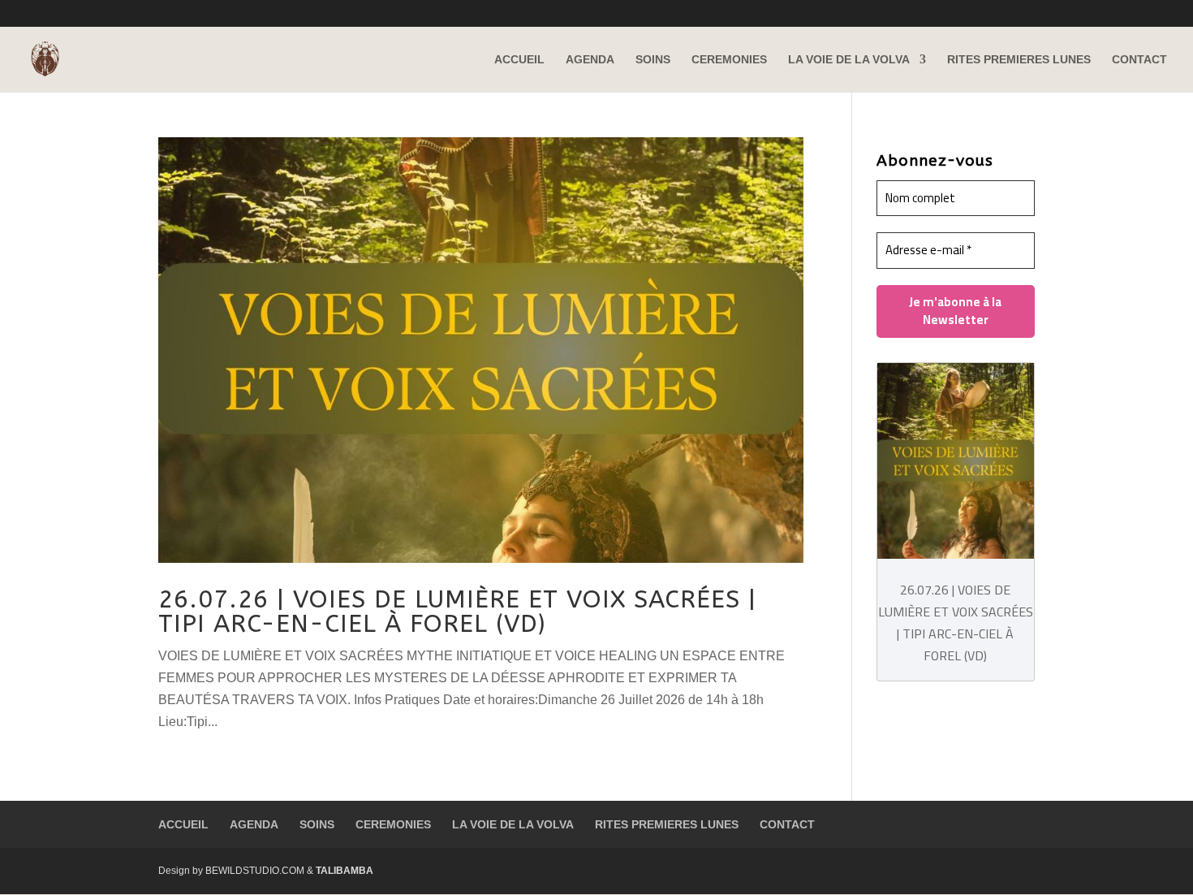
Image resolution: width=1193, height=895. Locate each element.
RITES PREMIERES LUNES (1019, 60)
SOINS (652, 60)
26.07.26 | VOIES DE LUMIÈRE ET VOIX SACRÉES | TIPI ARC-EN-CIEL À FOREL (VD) (457, 611)
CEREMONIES (729, 60)
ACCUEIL (519, 60)
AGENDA (590, 60)
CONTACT (1139, 60)
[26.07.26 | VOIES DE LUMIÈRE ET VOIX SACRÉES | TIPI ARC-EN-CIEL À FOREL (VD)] (955, 464)
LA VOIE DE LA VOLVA (849, 60)
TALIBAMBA (344, 870)
